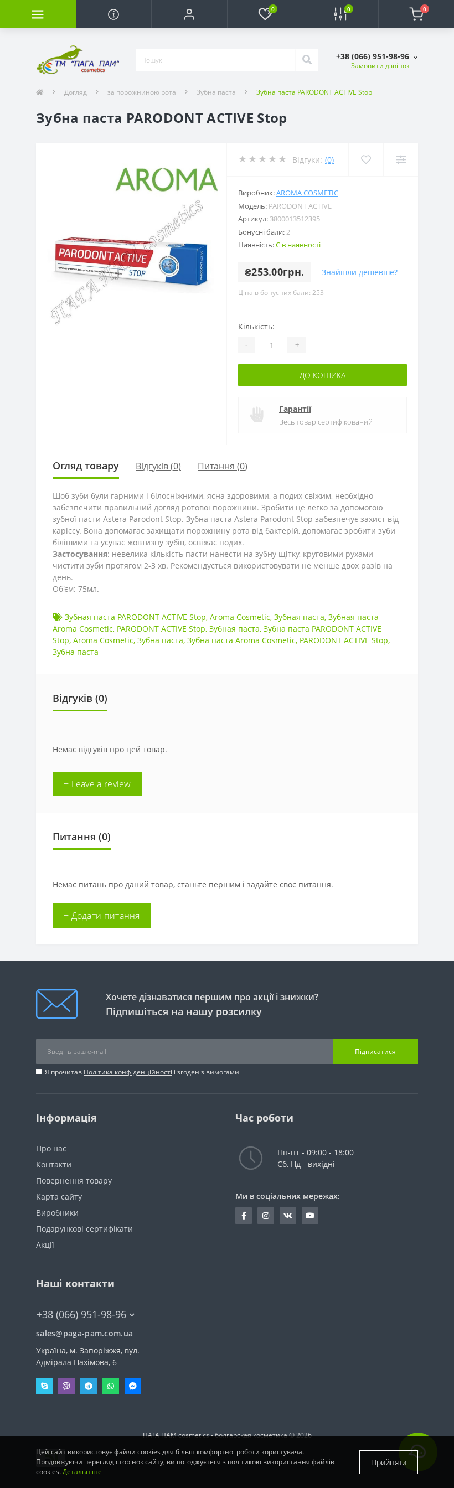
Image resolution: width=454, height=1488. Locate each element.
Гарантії (295, 409)
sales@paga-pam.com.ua (84, 1333)
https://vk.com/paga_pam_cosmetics (288, 1215)
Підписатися (375, 1051)
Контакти (53, 1164)
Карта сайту (59, 1196)
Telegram (88, 1386)
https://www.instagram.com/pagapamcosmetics (265, 1215)
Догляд (75, 92)
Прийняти (388, 1462)
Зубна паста (216, 92)
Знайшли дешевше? (360, 272)
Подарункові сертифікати (84, 1228)
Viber (66, 1386)
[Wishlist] (365, 159)
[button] (189, 14)
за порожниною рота (141, 92)
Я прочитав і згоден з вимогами (142, 1072)
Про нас (51, 1148)
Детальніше (82, 1471)
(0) (329, 159)
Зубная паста (299, 617)
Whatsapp (110, 1386)
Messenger (133, 1386)
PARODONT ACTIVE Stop (161, 628)
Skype (44, 1386)
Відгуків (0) (158, 466)
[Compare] (400, 159)
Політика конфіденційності (128, 1072)
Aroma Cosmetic (307, 193)
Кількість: (256, 326)
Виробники (57, 1212)
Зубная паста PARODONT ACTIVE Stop (135, 617)
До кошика (322, 375)
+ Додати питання (102, 916)
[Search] (306, 60)
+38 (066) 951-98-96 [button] (81, 1314)
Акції (45, 1244)
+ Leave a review (97, 784)
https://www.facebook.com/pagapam (243, 1215)
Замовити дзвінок (380, 65)
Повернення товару (74, 1180)
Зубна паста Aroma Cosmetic (241, 640)
